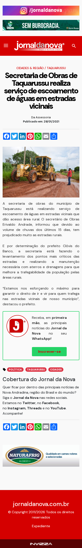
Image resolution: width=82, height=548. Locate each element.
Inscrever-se (49, 351)
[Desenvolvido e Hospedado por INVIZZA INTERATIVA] (41, 543)
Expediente (41, 526)
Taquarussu (56, 68)
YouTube (58, 408)
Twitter (29, 403)
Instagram (17, 408)
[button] (6, 46)
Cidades (56, 369)
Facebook (50, 403)
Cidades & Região (30, 68)
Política (15, 369)
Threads (35, 408)
